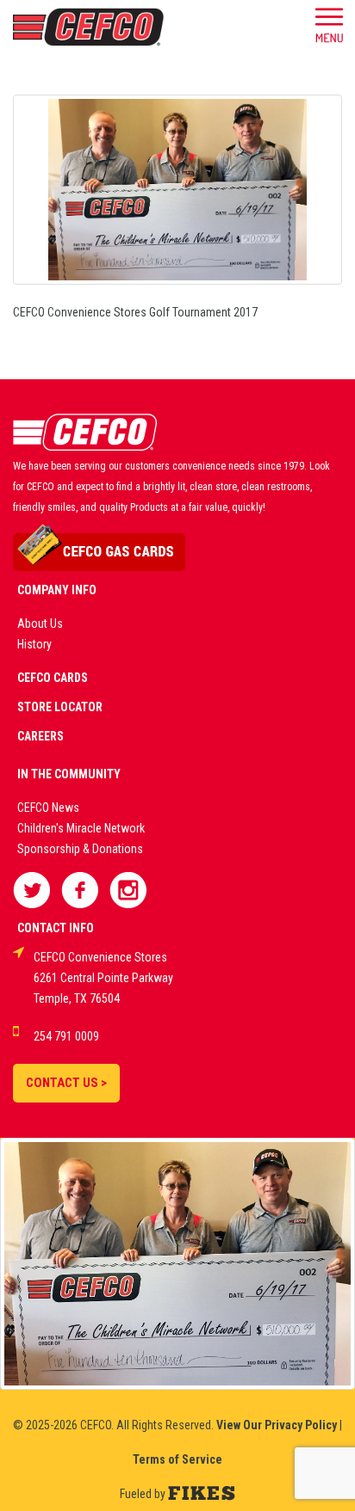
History (34, 644)
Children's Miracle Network (81, 828)
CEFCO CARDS (52, 678)
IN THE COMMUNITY (69, 774)
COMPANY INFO (57, 590)
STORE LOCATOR (60, 707)
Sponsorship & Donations (80, 849)
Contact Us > (66, 1082)
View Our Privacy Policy (276, 1425)
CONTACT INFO (55, 928)
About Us (40, 623)
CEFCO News (48, 807)
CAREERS (40, 736)
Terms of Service (177, 1459)
